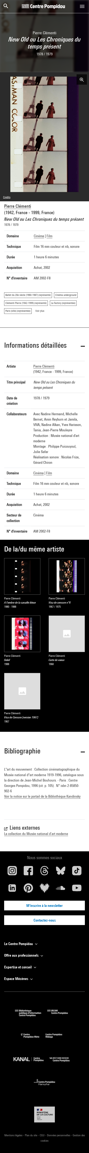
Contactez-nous (45, 920)
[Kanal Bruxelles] (31, 1062)
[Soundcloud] (61, 889)
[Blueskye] (61, 872)
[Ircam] (60, 1015)
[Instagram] (12, 872)
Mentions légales (13, 1135)
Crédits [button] (6, 197)
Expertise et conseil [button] (18, 967)
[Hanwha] (44, 1086)
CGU (42, 1135)
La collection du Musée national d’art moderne (36, 834)
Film (49, 236)
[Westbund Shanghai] (63, 1062)
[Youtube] (77, 889)
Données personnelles (59, 1135)
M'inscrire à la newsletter (44, 905)
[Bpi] (31, 1015)
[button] (44, 346)
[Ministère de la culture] (44, 1114)
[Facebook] (28, 872)
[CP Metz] (33, 1039)
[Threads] (44, 872)
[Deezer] (44, 889)
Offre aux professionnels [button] (21, 955)
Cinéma (39, 236)
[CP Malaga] (57, 1039)
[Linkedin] (12, 889)
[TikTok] (77, 872)
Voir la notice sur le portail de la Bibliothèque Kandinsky (42, 796)
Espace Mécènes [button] (16, 978)
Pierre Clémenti (17, 206)
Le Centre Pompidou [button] (19, 944)
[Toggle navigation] (82, 6)
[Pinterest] (28, 889)
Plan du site (31, 1135)
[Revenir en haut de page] (79, 1143)
